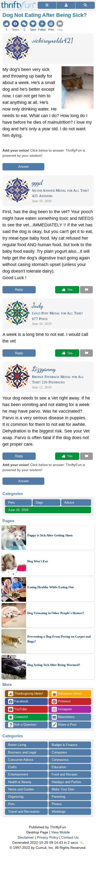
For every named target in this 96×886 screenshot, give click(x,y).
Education (59, 767)
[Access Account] (66, 5)
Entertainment (18, 774)
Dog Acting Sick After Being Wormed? (53, 665)
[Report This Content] (86, 289)
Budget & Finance (64, 745)
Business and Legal (22, 752)
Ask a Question (24, 724)
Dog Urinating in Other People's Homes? (55, 613)
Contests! (20, 717)
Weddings (59, 811)
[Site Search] (85, 5)
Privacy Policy (47, 837)
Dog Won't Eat (37, 561)
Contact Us (70, 837)
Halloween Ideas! (67, 694)
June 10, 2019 (18, 510)
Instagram (64, 709)
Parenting (58, 796)
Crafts (12, 767)
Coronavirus (60, 760)
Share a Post (67, 724)
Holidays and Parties (66, 782)
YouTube (20, 709)
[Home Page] (18, 3)
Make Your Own (63, 789)
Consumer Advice (20, 760)
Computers (59, 752)
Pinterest (64, 701)
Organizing (15, 796)
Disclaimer (26, 837)
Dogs (39, 502)
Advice (69, 502)
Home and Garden (21, 789)
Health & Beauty (20, 782)
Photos (57, 804)
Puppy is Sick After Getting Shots (50, 535)
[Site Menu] (47, 5)
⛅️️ (82, 842)
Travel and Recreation (23, 811)
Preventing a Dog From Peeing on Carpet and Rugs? (59, 639)
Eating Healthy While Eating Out (50, 587)
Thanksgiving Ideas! (26, 694)
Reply (19, 289)
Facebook (20, 701)
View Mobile (60, 832)
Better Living (17, 745)
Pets (11, 502)
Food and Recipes (65, 774)
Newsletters (66, 717)
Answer (23, 166)
